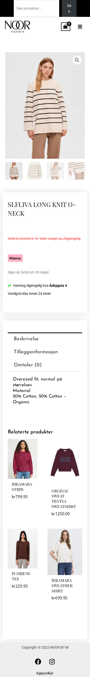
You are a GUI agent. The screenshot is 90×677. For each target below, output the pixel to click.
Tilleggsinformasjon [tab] (36, 352)
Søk (69, 8)
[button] (77, 60)
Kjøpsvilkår (45, 673)
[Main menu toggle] (80, 26)
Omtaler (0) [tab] (28, 365)
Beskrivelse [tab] (26, 339)
